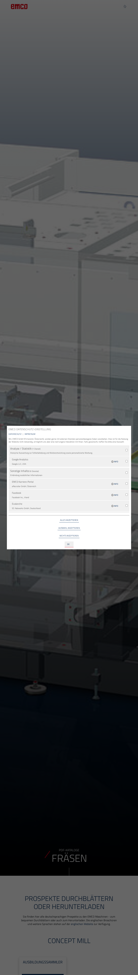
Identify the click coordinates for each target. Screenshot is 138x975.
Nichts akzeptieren (69, 535)
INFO (115, 461)
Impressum (30, 434)
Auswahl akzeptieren (69, 527)
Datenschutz (15, 434)
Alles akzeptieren (69, 520)
